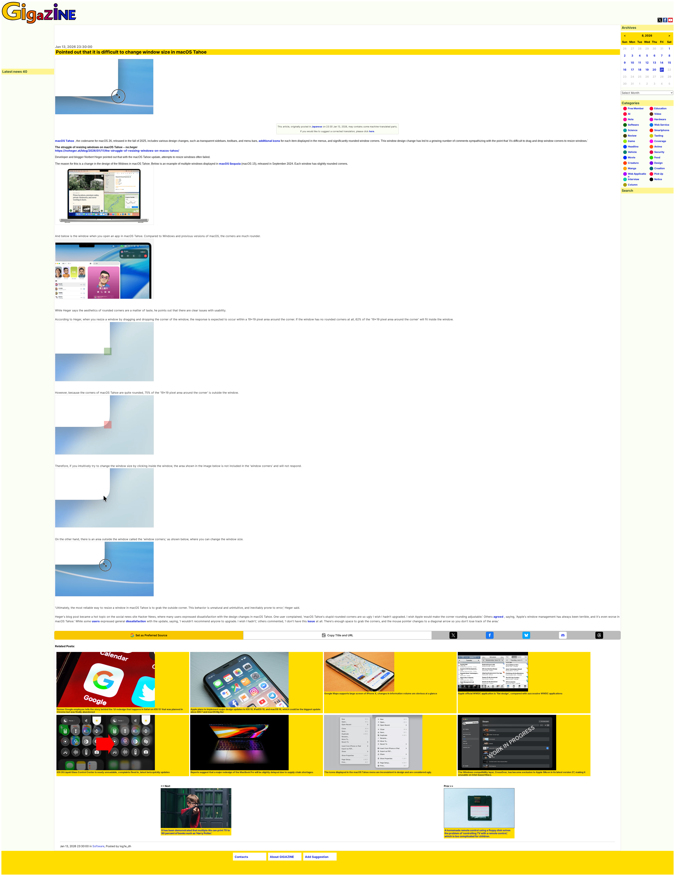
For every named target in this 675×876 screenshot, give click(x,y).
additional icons (269, 141)
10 (632, 62)
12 (647, 62)
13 (654, 62)
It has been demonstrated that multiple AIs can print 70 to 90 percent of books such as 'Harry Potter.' (195, 832)
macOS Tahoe (64, 141)
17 (632, 69)
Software (98, 846)
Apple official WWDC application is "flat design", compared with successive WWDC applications (510, 693)
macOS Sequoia (230, 163)
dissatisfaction (136, 621)
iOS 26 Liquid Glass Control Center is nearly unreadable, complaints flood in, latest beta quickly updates (113, 772)
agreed (498, 616)
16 (624, 69)
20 (654, 69)
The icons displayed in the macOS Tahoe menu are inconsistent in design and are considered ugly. (378, 772)
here (371, 131)
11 (639, 62)
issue (311, 621)
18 (639, 69)
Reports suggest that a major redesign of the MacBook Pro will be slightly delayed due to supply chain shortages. (252, 772)
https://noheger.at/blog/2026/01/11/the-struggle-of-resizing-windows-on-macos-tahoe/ (117, 150)
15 (669, 62)
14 (661, 62)
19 (647, 69)
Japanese (317, 126)
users (96, 621)
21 (661, 69)
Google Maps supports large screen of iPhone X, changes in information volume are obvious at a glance (380, 693)
